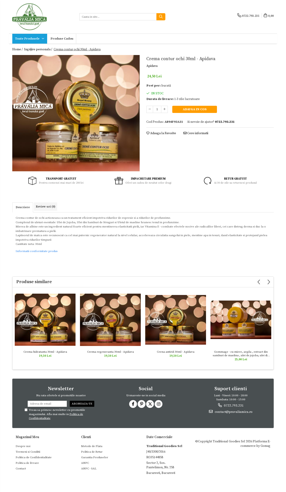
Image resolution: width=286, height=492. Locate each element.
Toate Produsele (27, 39)
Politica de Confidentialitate (34, 457)
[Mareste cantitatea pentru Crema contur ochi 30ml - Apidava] (164, 109)
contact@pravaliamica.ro (233, 412)
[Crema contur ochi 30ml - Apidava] (76, 113)
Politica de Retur (92, 452)
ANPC (85, 463)
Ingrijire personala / (38, 49)
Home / (17, 49)
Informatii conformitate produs (37, 251)
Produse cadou (61, 39)
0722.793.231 (233, 405)
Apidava (152, 66)
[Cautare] (160, 16)
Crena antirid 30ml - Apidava (175, 352)
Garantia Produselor (94, 457)
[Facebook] (133, 404)
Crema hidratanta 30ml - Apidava (45, 352)
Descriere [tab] (23, 207)
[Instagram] (158, 404)
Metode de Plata (91, 446)
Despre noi (23, 446)
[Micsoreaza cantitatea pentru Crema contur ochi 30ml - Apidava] (149, 109)
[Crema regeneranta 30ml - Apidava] (110, 320)
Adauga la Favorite (162, 133)
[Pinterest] (141, 404)
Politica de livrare (27, 463)
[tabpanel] (76, 113)
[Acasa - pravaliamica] (42, 16)
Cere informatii (197, 133)
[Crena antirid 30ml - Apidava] (175, 319)
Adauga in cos (195, 109)
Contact (21, 468)
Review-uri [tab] (45, 206)
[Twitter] (150, 404)
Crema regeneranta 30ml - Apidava (110, 352)
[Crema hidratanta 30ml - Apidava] (45, 320)
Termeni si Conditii (28, 452)
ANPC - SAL (89, 468)
